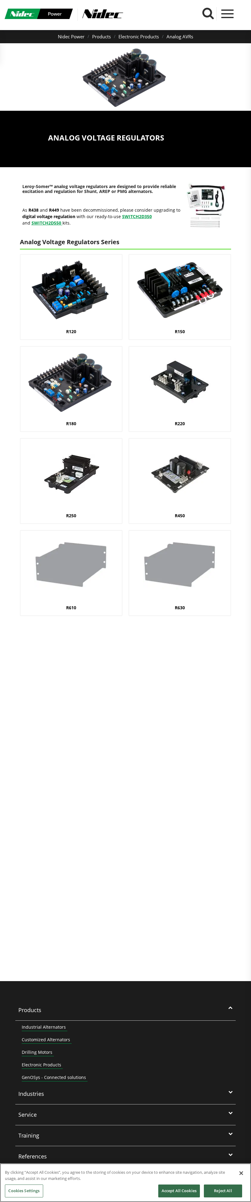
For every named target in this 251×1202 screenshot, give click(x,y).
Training (28, 1135)
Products (101, 36)
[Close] (241, 1173)
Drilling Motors (37, 1052)
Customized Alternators (46, 1039)
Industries (31, 1093)
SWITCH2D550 (47, 223)
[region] (125, 1182)
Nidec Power (71, 36)
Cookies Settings (23, 1190)
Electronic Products (138, 36)
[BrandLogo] (39, 15)
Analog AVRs (180, 36)
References (32, 1156)
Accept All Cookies (179, 1190)
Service (27, 1114)
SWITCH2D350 (137, 216)
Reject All (223, 1190)
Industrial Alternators (44, 1027)
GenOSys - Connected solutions (54, 1077)
